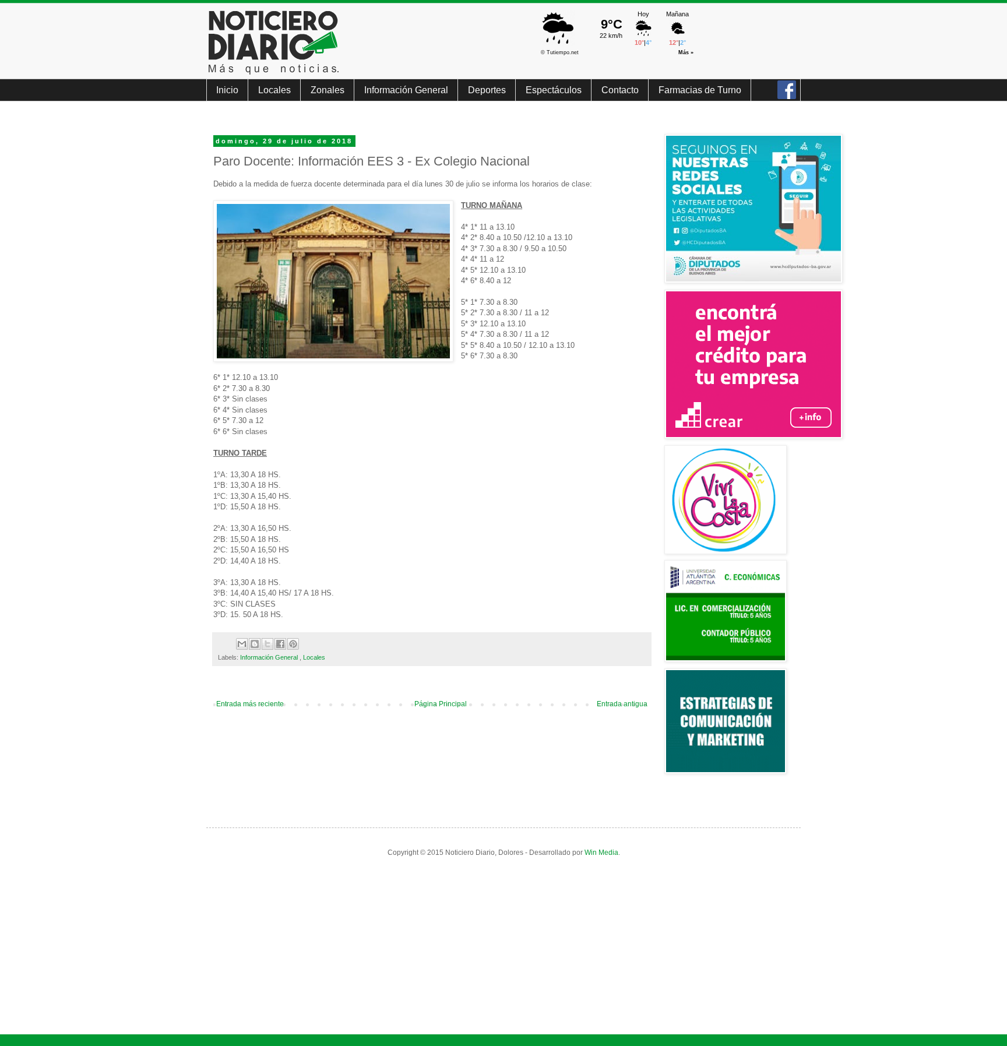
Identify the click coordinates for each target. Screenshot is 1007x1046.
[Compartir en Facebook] (280, 644)
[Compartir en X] (267, 644)
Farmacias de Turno (700, 90)
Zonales (327, 90)
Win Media (601, 852)
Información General (406, 90)
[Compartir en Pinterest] (293, 644)
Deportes (487, 90)
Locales (274, 90)
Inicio (227, 90)
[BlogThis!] (254, 644)
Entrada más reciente (250, 704)
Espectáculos (554, 90)
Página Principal (440, 704)
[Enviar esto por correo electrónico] (242, 644)
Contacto (620, 90)
